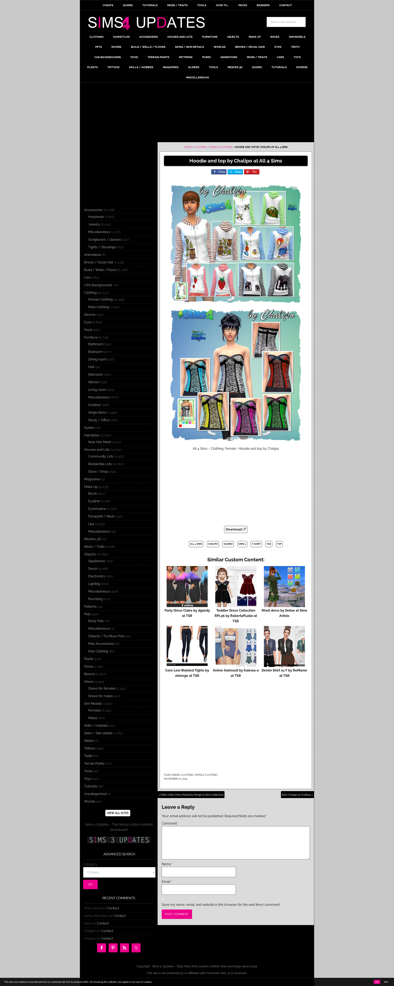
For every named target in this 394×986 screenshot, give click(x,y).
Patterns (90, 607)
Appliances (96, 561)
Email (167, 882)
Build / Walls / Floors (100, 270)
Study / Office (99, 420)
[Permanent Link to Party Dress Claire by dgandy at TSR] (187, 605)
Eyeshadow (97, 509)
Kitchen (93, 382)
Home (188, 147)
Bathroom (96, 344)
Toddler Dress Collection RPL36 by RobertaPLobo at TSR (236, 616)
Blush (92, 493)
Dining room (97, 359)
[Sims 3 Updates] (118, 840)
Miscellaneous (99, 232)
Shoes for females (102, 688)
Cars (87, 277)
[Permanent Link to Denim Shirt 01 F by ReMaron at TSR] (284, 665)
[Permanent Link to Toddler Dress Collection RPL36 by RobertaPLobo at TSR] (235, 605)
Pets (87, 614)
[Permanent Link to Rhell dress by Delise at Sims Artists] (284, 605)
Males (92, 718)
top (279, 544)
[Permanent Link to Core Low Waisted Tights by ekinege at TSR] (187, 665)
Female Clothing (221, 147)
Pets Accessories (101, 644)
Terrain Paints (94, 763)
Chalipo (213, 544)
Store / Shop (98, 472)
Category (90, 864)
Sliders (89, 741)
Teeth (88, 756)
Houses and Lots (97, 450)
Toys (87, 779)
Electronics (96, 576)
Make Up (91, 487)
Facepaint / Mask (101, 516)
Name (167, 864)
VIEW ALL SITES (118, 813)
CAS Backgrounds (98, 285)
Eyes (88, 322)
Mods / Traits (94, 547)
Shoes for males (100, 696)
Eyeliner (94, 501)
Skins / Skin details (98, 733)
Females (94, 710)
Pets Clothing (98, 651)
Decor (92, 569)
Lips (91, 524)
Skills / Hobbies (96, 725)
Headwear (96, 217)
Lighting (94, 584)
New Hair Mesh (99, 442)
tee (269, 544)
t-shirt (256, 544)
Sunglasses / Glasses (104, 239)
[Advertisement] (197, 113)
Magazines (92, 479)
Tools (88, 771)
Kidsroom (95, 374)
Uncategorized (95, 794)
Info (386, 982)
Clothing (200, 147)
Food (88, 330)
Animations (92, 255)
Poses (88, 666)
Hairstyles (91, 435)
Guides (89, 428)
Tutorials (90, 786)
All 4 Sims (196, 544)
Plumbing (95, 599)
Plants (88, 659)
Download (234, 529)
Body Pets (96, 621)
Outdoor (94, 405)
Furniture (91, 337)
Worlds (89, 801)
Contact (113, 908)
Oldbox (228, 544)
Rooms (89, 674)
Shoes (89, 682)
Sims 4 (242, 544)
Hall (91, 367)
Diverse (89, 315)
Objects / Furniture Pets (106, 636)
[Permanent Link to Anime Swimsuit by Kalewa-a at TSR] (235, 665)
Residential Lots (100, 464)
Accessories (93, 210)
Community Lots (100, 456)
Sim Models (93, 704)
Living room (97, 390)
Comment (170, 823)
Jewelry (94, 224)
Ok (377, 982)
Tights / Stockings (102, 247)
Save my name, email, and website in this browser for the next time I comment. (221, 905)
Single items (97, 412)
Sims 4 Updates (148, 24)
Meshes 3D (92, 539)
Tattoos (89, 748)
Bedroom (95, 352)
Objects (90, 554)
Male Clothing (98, 307)
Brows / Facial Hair (98, 262)
